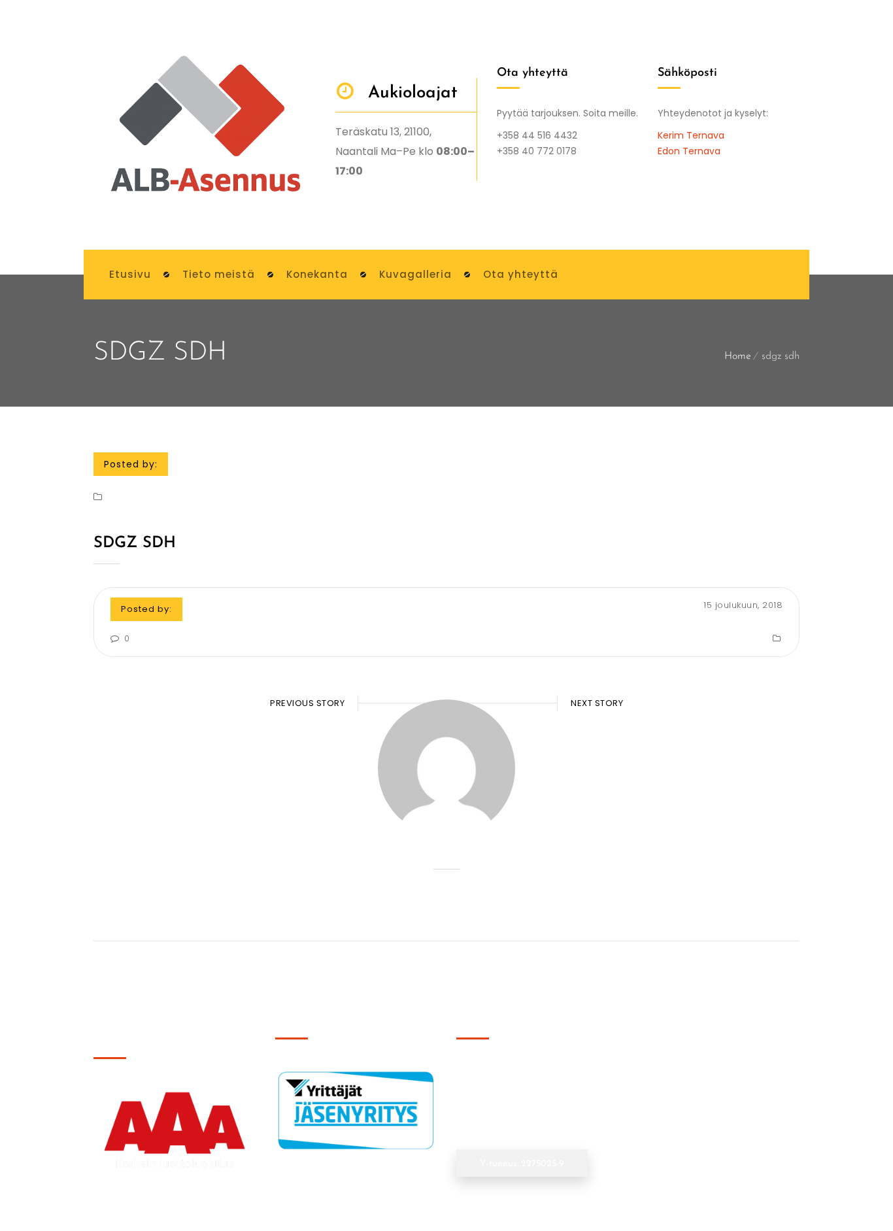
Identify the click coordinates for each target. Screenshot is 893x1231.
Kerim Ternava (691, 135)
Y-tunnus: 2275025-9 (522, 1164)
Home (737, 356)
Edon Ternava (689, 151)
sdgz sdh (134, 543)
